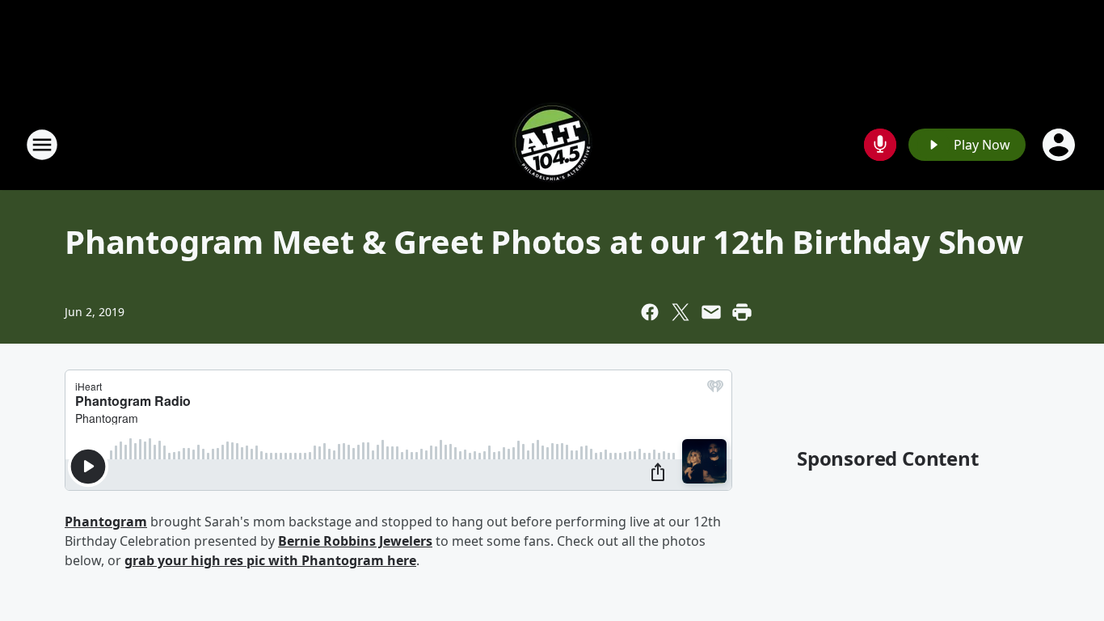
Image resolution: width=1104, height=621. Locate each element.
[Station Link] (552, 144)
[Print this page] (742, 312)
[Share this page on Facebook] (649, 312)
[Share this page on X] (680, 312)
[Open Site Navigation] (42, 145)
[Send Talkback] (880, 145)
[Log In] (1060, 145)
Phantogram (106, 521)
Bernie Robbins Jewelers (355, 541)
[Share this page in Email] (711, 312)
